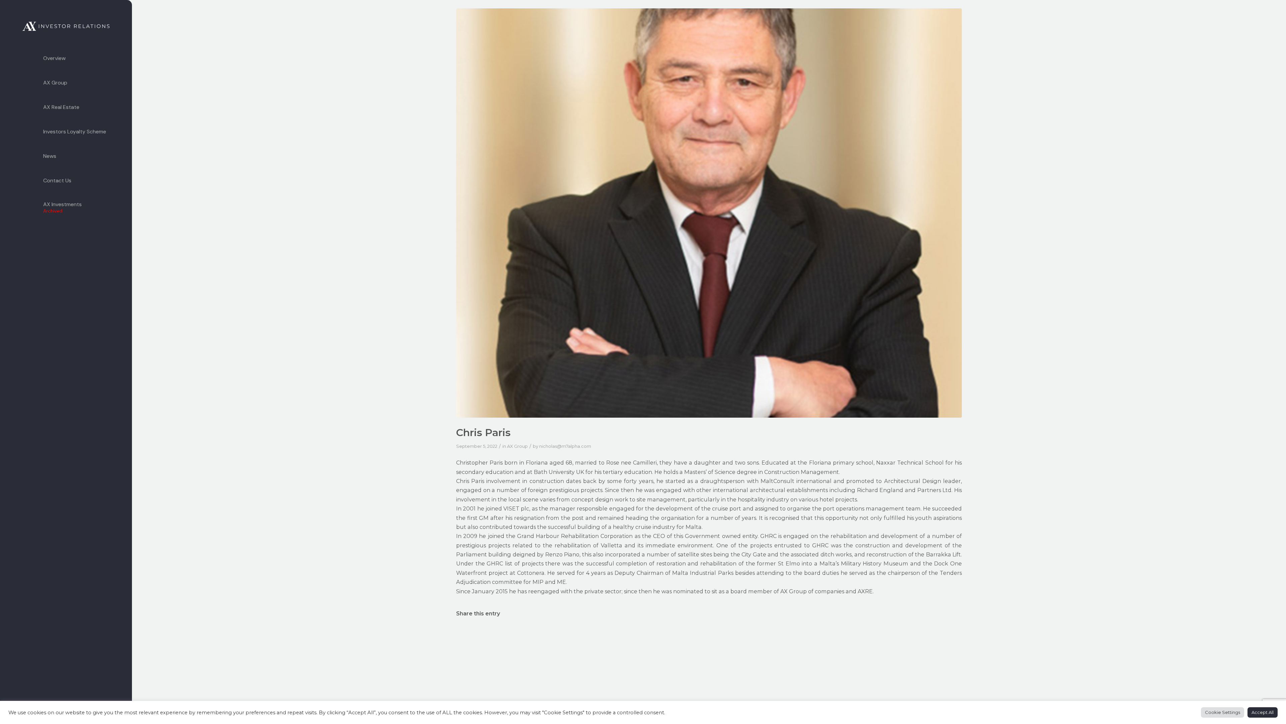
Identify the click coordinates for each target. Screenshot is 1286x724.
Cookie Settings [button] (1222, 712)
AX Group (517, 446)
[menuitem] (66, 58)
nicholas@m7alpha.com (565, 446)
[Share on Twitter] (551, 633)
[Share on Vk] (804, 633)
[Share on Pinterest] (614, 633)
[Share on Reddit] (867, 633)
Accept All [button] (1263, 712)
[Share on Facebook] (488, 633)
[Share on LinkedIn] (677, 633)
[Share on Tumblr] (740, 633)
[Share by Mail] (930, 633)
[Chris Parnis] (709, 213)
